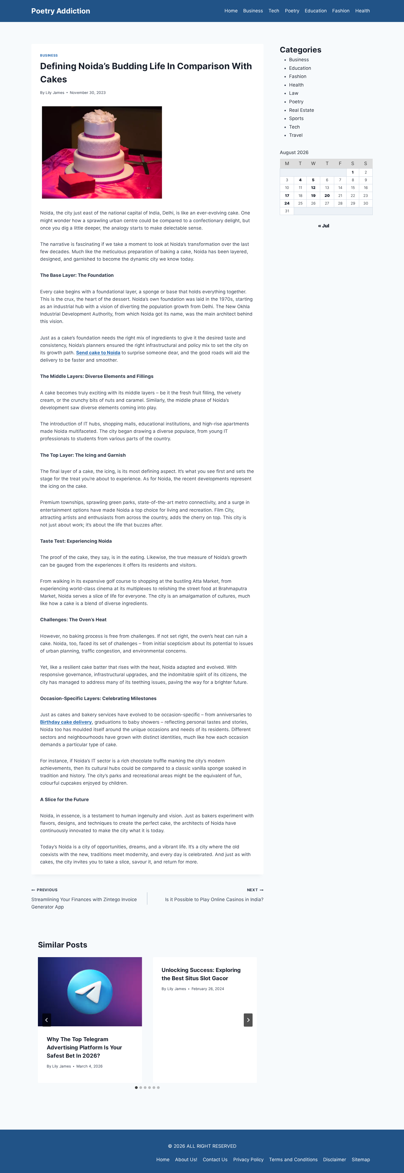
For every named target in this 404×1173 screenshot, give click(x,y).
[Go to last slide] (46, 1020)
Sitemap (361, 1159)
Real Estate (301, 110)
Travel (296, 135)
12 (313, 187)
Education (316, 10)
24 (287, 203)
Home (231, 10)
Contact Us (215, 1159)
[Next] (248, 1020)
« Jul (323, 226)
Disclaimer (334, 1159)
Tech (274, 10)
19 (313, 195)
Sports (296, 118)
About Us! (186, 1159)
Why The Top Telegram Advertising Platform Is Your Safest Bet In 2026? (84, 1047)
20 (327, 195)
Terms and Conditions (293, 1159)
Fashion (341, 10)
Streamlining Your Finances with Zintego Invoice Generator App (84, 899)
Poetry (292, 10)
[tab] (136, 1087)
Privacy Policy (248, 1159)
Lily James (55, 92)
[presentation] (90, 991)
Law (293, 93)
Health (362, 10)
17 (287, 195)
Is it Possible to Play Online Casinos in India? (214, 895)
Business (253, 10)
